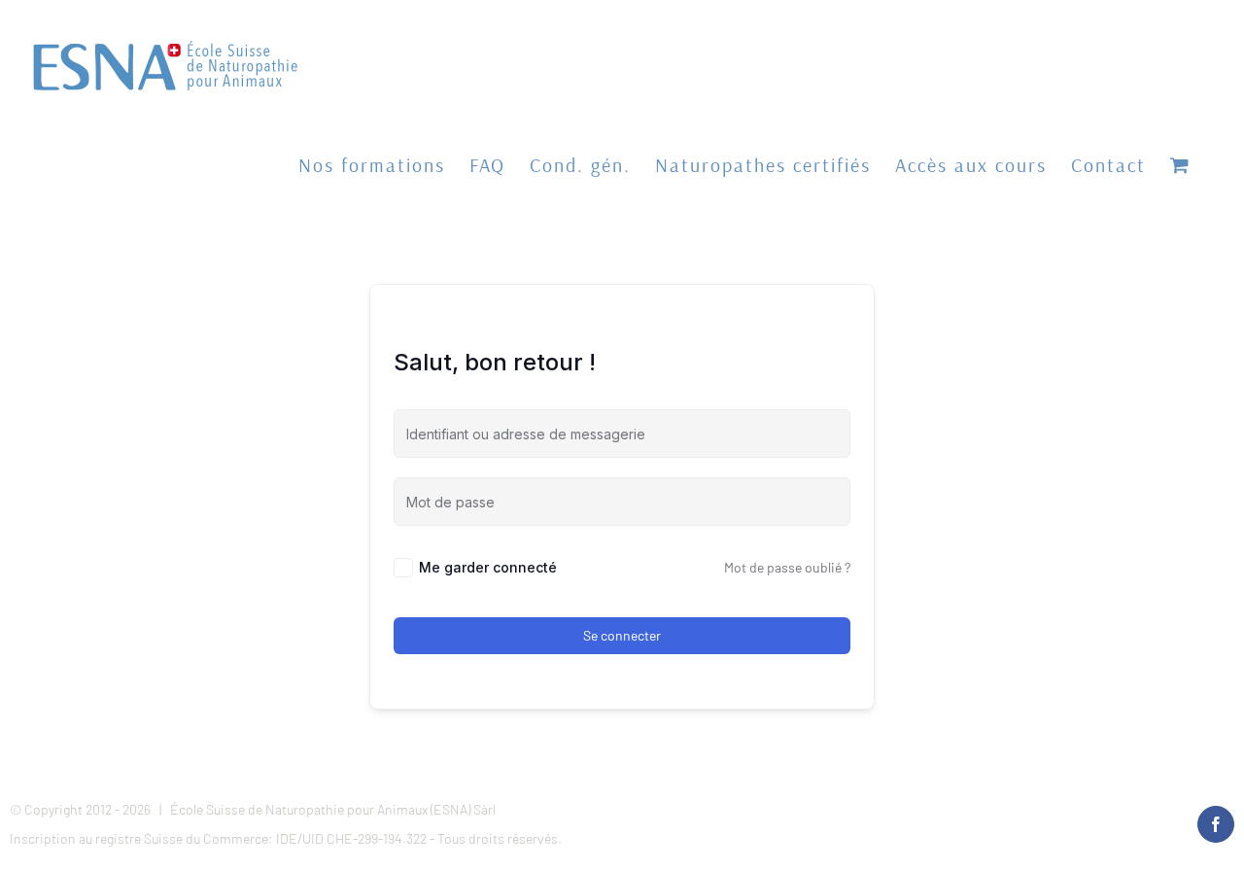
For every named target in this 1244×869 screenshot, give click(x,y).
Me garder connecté (488, 567)
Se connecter (622, 635)
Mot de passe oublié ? (787, 567)
